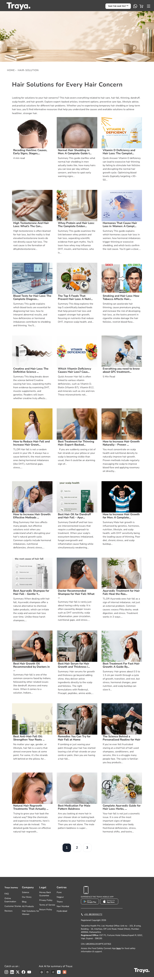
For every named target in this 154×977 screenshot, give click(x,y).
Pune (59, 892)
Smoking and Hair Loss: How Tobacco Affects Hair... (121, 297)
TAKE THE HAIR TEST (118, 6)
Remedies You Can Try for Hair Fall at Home (74, 738)
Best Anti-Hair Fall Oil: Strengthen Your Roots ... (29, 738)
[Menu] (149, 6)
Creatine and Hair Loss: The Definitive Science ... (30, 370)
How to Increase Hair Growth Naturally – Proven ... (121, 443)
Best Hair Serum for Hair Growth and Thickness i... (74, 665)
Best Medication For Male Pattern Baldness (74, 807)
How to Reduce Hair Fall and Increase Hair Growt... (31, 443)
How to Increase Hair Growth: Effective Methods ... (32, 516)
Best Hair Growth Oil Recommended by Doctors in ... (31, 667)
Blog (24, 901)
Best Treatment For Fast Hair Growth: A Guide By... (121, 665)
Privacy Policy (45, 900)
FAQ (7, 893)
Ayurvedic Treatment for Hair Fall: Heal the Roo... (121, 592)
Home (11, 70)
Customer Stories (13, 906)
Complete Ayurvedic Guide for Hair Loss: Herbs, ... (122, 807)
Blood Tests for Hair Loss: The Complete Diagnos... (32, 297)
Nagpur (60, 897)
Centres (62, 887)
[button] (141, 6)
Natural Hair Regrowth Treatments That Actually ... (30, 807)
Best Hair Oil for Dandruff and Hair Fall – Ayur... (74, 516)
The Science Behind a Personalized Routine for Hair (121, 738)
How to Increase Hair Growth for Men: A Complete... (121, 516)
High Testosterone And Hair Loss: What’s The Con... (31, 224)
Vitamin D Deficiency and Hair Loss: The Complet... (119, 152)
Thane (60, 901)
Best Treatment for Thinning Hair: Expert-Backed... (76, 443)
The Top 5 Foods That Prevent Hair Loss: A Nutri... (75, 297)
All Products (28, 906)
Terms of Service (47, 904)
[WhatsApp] (135, 6)
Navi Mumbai (63, 906)
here (118, 948)
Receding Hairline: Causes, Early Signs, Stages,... (30, 152)
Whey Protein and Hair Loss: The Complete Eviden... (76, 224)
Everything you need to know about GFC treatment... (121, 370)
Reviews (8, 910)
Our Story (26, 897)
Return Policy (45, 909)
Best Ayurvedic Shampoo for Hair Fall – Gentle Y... (31, 592)
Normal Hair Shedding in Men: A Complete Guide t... (74, 152)
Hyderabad (62, 911)
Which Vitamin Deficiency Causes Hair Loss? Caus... (74, 370)
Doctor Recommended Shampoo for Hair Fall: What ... (76, 594)
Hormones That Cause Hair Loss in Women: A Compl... (120, 224)
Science (25, 892)
